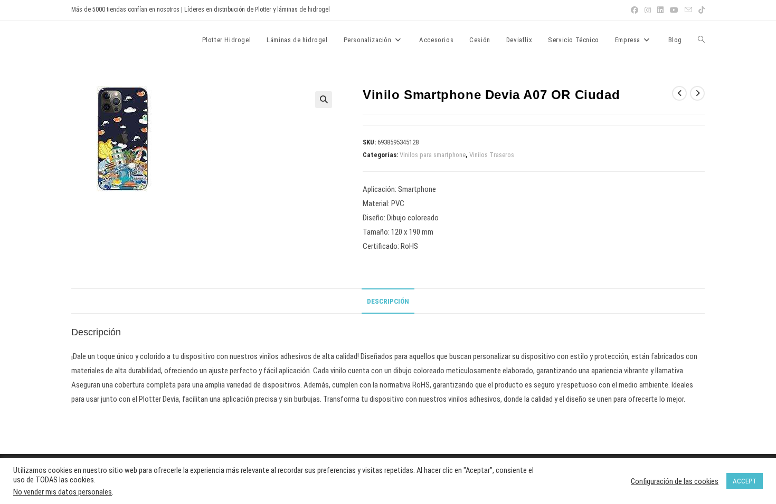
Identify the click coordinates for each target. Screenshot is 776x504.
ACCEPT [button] (744, 481)
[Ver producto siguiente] (697, 93)
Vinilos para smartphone (433, 155)
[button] (323, 99)
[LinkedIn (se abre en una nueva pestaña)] (660, 10)
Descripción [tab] (388, 301)
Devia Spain (100, 39)
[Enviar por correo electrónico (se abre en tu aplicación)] (688, 10)
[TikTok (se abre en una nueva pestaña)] (700, 10)
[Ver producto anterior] (679, 93)
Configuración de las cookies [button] (674, 481)
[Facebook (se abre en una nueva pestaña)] (634, 10)
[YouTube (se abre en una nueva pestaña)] (674, 10)
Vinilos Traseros (491, 155)
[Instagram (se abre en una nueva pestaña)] (647, 10)
